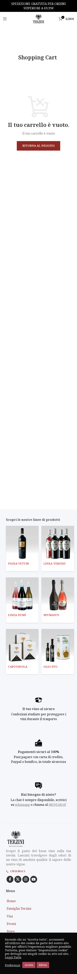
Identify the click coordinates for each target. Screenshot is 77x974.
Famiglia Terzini (19, 908)
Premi (11, 924)
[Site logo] (38, 18)
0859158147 (57, 804)
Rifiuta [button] (43, 965)
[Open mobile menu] (5, 19)
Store (11, 931)
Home (11, 901)
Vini (10, 916)
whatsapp (22, 804)
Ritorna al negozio (38, 145)
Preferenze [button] (12, 965)
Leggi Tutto (13, 957)
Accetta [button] (29, 965)
